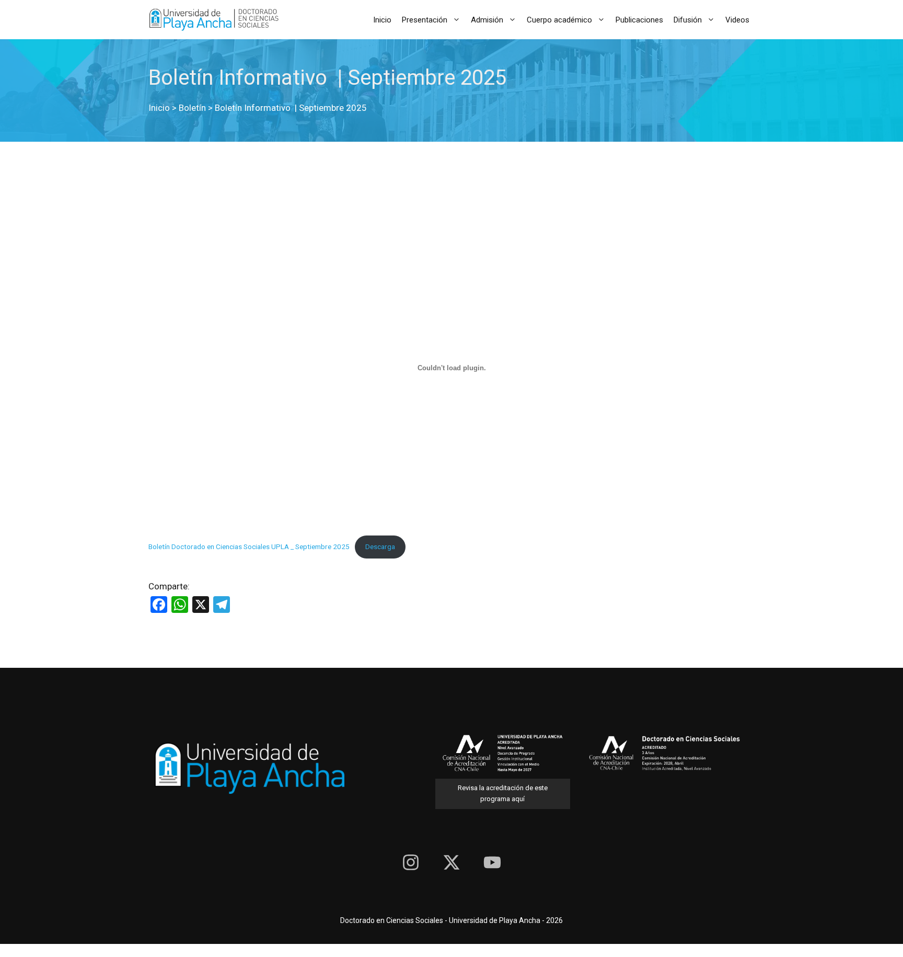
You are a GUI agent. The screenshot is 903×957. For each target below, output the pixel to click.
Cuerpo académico (559, 20)
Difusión (688, 20)
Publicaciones (639, 20)
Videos (737, 20)
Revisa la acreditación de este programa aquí (503, 793)
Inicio (382, 20)
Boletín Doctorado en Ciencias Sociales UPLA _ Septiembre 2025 (249, 546)
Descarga (380, 546)
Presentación (424, 20)
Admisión (487, 20)
